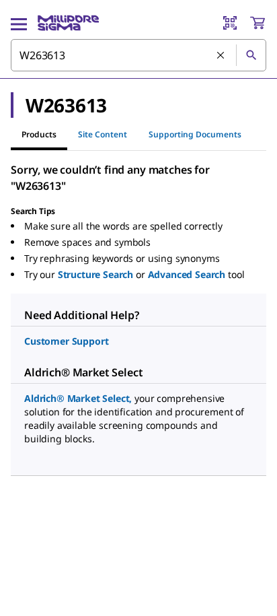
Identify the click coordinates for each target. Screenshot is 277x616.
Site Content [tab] (102, 134)
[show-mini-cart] (257, 23)
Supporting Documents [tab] (195, 134)
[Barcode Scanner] (230, 23)
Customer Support (66, 341)
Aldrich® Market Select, (78, 398)
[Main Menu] (19, 22)
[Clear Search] (221, 56)
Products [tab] (39, 134)
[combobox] (138, 55)
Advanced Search (187, 274)
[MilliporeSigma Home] (68, 23)
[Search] (251, 55)
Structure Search (95, 274)
